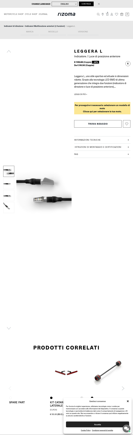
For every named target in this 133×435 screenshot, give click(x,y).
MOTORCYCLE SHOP (14, 14)
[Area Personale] (112, 14)
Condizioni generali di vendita (102, 430)
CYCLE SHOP (31, 14)
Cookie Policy (86, 430)
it (127, 14)
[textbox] (30, 32)
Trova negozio (98, 123)
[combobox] (30, 32)
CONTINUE (86, 4)
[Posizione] (103, 14)
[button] (128, 401)
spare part (17, 402)
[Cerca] (98, 14)
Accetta (97, 424)
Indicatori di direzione (13, 26)
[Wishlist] (116, 14)
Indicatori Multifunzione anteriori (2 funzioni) (45, 26)
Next (9, 328)
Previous (9, 51)
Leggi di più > (80, 94)
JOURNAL (43, 14)
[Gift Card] (121, 14)
